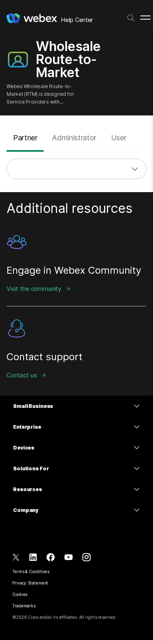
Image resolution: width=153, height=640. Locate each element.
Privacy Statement (30, 582)
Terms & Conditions (30, 571)
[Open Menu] (145, 17)
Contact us (22, 375)
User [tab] (118, 137)
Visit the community (34, 288)
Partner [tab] (25, 137)
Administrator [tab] (74, 137)
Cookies (19, 594)
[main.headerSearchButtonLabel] (131, 16)
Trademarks (23, 605)
